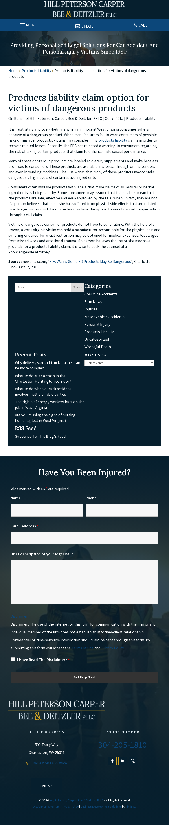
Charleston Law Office (49, 763)
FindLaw (131, 806)
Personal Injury (97, 324)
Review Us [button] (46, 786)
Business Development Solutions (101, 806)
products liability (113, 140)
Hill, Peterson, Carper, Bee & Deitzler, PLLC (76, 800)
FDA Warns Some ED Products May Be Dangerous (90, 261)
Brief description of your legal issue (42, 553)
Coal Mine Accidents (101, 294)
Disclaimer (19, 616)
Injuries (90, 309)
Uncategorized (96, 339)
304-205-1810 (122, 744)
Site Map (53, 806)
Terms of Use (83, 647)
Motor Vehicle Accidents (104, 316)
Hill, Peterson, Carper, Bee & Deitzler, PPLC (66, 118)
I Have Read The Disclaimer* (43, 659)
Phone (91, 497)
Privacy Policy (112, 647)
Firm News (93, 301)
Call (142, 25)
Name (16, 497)
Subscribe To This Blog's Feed (40, 436)
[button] (28, 23)
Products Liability (140, 118)
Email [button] (87, 26)
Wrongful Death (97, 346)
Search (77, 287)
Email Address (25, 525)
